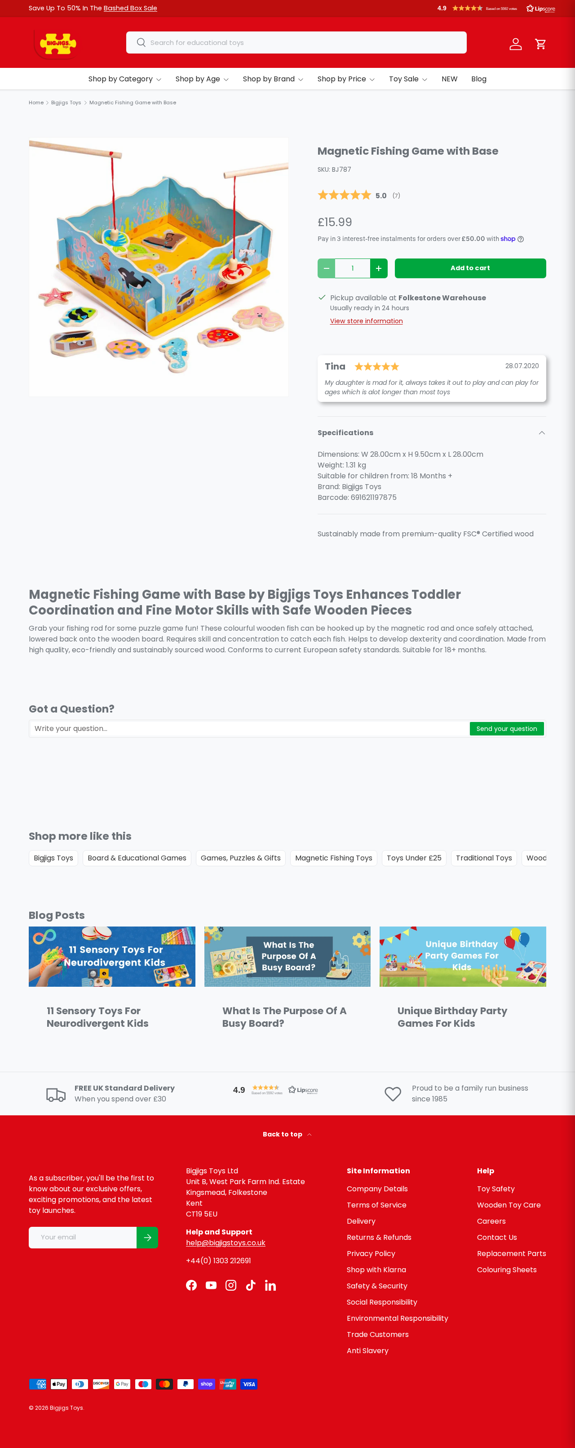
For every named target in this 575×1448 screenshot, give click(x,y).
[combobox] (296, 42)
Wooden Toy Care (509, 1205)
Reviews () (359, 195)
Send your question (507, 728)
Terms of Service (377, 1205)
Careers (491, 1221)
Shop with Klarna (376, 1270)
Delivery (361, 1221)
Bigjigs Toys (53, 858)
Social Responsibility (382, 1302)
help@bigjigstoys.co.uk (225, 1243)
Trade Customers (378, 1334)
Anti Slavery (368, 1351)
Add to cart (470, 267)
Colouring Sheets (507, 1270)
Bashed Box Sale (130, 8)
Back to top (283, 1134)
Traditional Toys (484, 858)
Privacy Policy (371, 1253)
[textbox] (249, 728)
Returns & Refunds (379, 1237)
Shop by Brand (269, 79)
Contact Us (497, 1237)
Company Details (377, 1189)
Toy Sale (404, 79)
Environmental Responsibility (397, 1318)
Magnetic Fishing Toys (333, 858)
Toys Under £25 (414, 858)
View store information (366, 320)
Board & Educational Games (137, 858)
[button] (496, 8)
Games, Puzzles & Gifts (241, 858)
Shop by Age (198, 79)
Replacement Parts (511, 1253)
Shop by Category (120, 79)
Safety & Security (377, 1286)
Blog (479, 79)
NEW (450, 79)
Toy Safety (496, 1189)
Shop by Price (342, 79)
